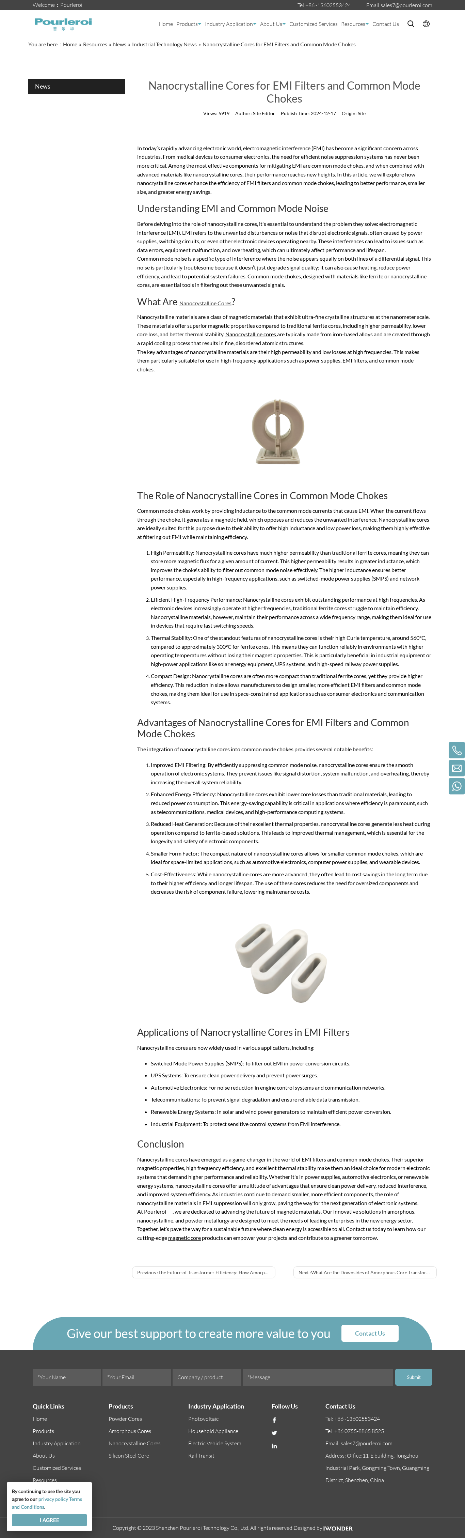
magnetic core (184, 1237)
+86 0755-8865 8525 (359, 1431)
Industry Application (229, 23)
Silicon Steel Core (129, 1455)
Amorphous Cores (130, 1431)
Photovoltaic (203, 1418)
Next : (368, 1272)
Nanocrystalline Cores (205, 303)
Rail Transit (201, 1455)
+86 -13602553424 (328, 5)
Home (166, 23)
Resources (353, 23)
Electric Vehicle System (214, 1443)
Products (187, 23)
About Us (271, 23)
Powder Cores (125, 1418)
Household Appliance (213, 1431)
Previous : (206, 1272)
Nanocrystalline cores (251, 334)
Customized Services (313, 23)
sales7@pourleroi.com (406, 5)
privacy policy (53, 1499)
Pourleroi (158, 1211)
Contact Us (385, 23)
